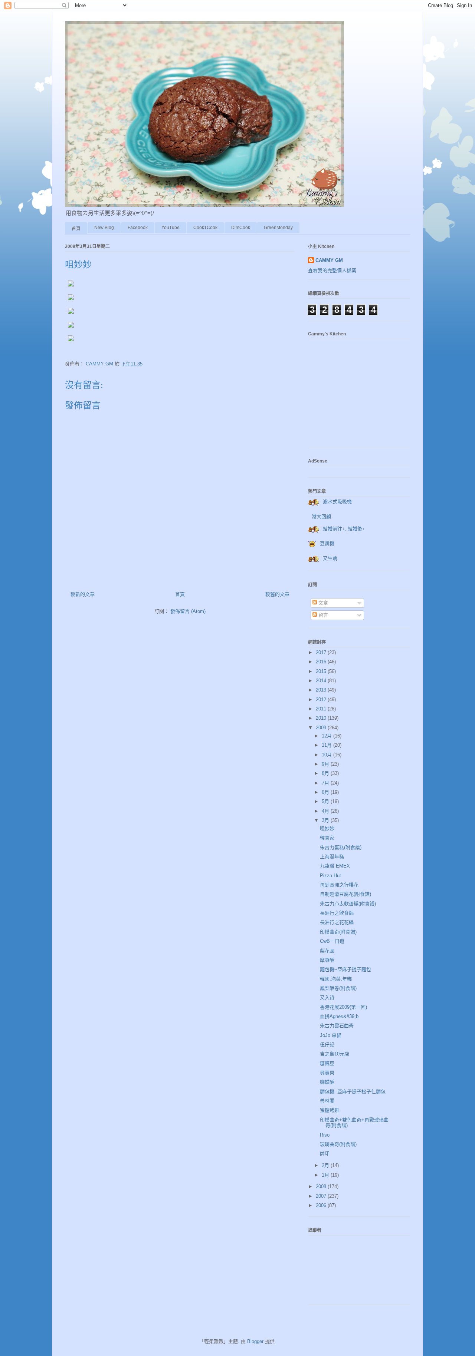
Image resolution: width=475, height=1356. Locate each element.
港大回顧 (321, 516)
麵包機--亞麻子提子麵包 (345, 969)
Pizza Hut (330, 875)
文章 (322, 603)
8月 (326, 773)
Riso (325, 1135)
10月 (327, 754)
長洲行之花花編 (337, 922)
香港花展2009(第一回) (343, 1007)
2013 (322, 690)
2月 (326, 1165)
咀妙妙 (327, 828)
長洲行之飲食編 (337, 913)
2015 (322, 671)
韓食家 (327, 838)
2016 (322, 661)
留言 (322, 615)
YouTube (170, 227)
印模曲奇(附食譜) (338, 932)
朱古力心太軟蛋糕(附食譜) (348, 903)
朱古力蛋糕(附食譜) (340, 847)
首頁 (76, 228)
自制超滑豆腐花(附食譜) (345, 894)
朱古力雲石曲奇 (337, 1025)
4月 (326, 811)
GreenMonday (278, 227)
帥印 (325, 1153)
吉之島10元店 (334, 1054)
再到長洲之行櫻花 (339, 885)
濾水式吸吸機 (337, 501)
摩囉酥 (327, 960)
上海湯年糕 (332, 856)
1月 (326, 1175)
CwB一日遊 (332, 941)
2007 (322, 1196)
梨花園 (327, 951)
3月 (326, 820)
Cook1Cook (205, 227)
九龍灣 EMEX (335, 866)
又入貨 (327, 997)
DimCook (240, 227)
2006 (322, 1205)
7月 (326, 783)
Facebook (138, 227)
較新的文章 (83, 594)
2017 (322, 652)
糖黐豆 (327, 1063)
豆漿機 (327, 543)
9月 (326, 764)
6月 (326, 792)
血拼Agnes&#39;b (339, 1016)
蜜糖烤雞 (329, 1110)
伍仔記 (327, 1044)
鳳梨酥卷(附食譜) (338, 988)
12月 (327, 736)
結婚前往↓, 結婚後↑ (344, 528)
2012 (322, 699)
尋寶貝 (327, 1072)
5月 (326, 801)
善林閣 (327, 1101)
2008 (322, 1186)
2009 (322, 727)
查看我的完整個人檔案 (332, 270)
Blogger (255, 1341)
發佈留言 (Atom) (188, 611)
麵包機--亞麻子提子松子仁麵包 (353, 1091)
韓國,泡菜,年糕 (336, 979)
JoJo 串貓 (330, 1035)
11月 (327, 745)
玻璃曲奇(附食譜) (338, 1144)
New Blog (104, 227)
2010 (322, 718)
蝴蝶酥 (327, 1082)
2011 (322, 709)
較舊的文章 (277, 594)
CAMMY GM (329, 260)
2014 (322, 680)
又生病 (330, 558)
